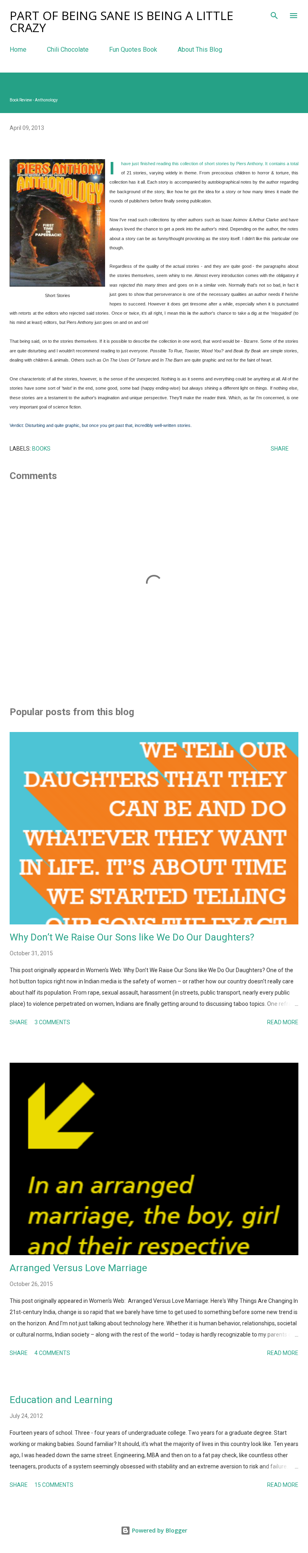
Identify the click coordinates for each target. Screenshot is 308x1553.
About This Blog (200, 49)
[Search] (274, 14)
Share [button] (280, 448)
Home (18, 49)
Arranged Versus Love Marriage (78, 1268)
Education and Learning (61, 1399)
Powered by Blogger (158, 1530)
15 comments (53, 1485)
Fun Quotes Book (133, 49)
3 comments (52, 1022)
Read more (282, 1022)
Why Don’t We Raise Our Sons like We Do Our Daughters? (132, 937)
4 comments (52, 1353)
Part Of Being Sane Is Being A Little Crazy (121, 21)
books (41, 448)
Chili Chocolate (68, 49)
